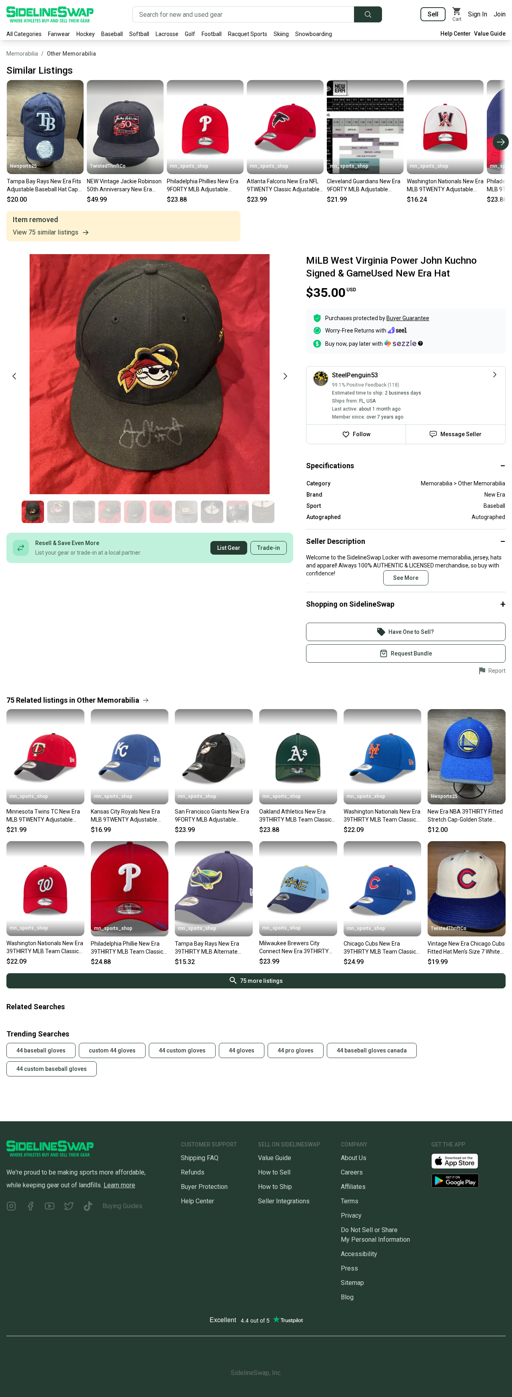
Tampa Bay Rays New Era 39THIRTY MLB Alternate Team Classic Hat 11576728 (210, 948)
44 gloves (241, 1050)
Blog (347, 1297)
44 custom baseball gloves (51, 1069)
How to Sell (274, 1172)
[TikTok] (88, 1207)
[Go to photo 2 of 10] (58, 512)
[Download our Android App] (468, 1181)
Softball (139, 34)
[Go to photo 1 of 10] (33, 512)
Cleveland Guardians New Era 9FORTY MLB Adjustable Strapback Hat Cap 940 (363, 185)
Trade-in (268, 548)
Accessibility (359, 1254)
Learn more (119, 1185)
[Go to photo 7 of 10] (186, 512)
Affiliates (353, 1187)
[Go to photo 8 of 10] (212, 512)
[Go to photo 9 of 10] (237, 512)
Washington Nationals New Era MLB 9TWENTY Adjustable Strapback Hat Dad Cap (445, 185)
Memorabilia (22, 53)
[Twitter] (69, 1207)
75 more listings (261, 981)
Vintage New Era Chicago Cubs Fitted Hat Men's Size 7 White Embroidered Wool (466, 948)
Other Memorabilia (71, 53)
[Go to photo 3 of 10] (84, 512)
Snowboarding (313, 34)
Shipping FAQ (199, 1158)
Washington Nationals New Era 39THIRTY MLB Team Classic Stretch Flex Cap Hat (382, 816)
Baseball (112, 34)
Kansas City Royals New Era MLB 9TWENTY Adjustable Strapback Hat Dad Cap (125, 816)
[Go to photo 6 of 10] (161, 512)
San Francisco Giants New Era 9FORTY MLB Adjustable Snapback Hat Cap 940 (212, 816)
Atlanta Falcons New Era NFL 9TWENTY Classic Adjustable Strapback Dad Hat (283, 185)
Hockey (85, 34)
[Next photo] (285, 376)
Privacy (351, 1215)
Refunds (192, 1172)
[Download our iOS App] (461, 1160)
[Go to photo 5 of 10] (135, 512)
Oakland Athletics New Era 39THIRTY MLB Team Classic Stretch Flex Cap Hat (295, 816)
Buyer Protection (204, 1187)
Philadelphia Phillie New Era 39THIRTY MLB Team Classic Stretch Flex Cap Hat (127, 948)
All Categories (24, 34)
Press (349, 1268)
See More (405, 578)
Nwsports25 (23, 166)
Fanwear (59, 34)
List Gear (228, 548)
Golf (190, 34)
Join (500, 14)
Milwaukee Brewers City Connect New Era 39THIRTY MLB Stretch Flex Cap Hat (294, 947)
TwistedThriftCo (108, 166)
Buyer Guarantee (407, 318)
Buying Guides (122, 1206)
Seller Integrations (284, 1201)
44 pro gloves (296, 1050)
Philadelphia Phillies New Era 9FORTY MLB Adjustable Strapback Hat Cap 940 (202, 185)
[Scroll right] (501, 142)
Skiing (281, 34)
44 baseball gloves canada (372, 1050)
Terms (349, 1201)
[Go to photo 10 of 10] (263, 512)
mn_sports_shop (189, 166)
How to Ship (275, 1187)
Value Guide (490, 33)
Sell (433, 14)
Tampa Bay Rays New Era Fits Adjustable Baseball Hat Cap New (44, 185)
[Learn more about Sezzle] (403, 343)
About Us (353, 1158)
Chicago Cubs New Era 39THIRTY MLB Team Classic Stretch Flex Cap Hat (380, 948)
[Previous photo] (14, 376)
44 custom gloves (182, 1050)
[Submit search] (368, 14)
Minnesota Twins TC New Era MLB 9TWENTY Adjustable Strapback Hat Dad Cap (43, 816)
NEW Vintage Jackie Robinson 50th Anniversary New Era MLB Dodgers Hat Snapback (124, 185)
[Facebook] (30, 1207)
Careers (352, 1172)
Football (212, 34)
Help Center (455, 33)
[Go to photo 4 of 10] (109, 512)
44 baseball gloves (41, 1050)
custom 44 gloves (112, 1050)
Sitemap (352, 1283)
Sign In (477, 14)
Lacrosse (167, 34)
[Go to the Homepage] (50, 14)
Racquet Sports (247, 34)
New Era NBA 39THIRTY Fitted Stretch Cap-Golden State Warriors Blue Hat (465, 816)
